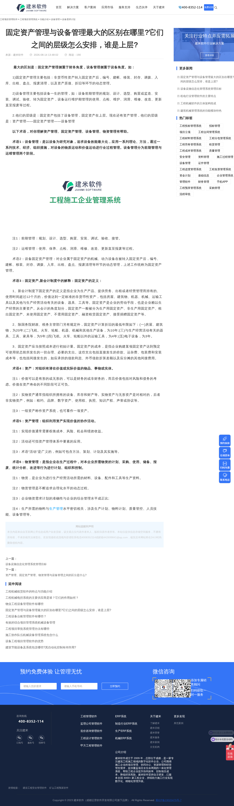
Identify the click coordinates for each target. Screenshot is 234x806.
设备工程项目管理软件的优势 (24, 641)
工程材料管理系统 (190, 138)
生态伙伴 (142, 7)
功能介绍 (44, 19)
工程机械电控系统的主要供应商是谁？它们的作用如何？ (42, 597)
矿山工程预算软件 (58, 787)
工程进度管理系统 (190, 169)
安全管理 (185, 156)
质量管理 (214, 150)
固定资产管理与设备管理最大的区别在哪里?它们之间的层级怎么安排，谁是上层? (58, 610)
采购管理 (214, 187)
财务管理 (203, 181)
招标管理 (214, 125)
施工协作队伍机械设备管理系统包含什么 (31, 635)
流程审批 (185, 194)
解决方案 (73, 7)
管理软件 (185, 181)
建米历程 (155, 728)
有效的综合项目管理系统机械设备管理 (30, 622)
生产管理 (56, 508)
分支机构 (155, 747)
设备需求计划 (68, 19)
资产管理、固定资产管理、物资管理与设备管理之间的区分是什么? (45, 575)
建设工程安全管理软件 (35, 787)
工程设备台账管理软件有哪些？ (25, 616)
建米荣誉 (155, 732)
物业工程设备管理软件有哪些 (24, 603)
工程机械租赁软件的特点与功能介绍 (28, 591)
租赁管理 (214, 144)
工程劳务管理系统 (190, 144)
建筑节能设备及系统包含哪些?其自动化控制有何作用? (40, 647)
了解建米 (155, 723)
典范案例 (178, 723)
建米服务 (155, 737)
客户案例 (90, 7)
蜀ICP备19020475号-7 (169, 800)
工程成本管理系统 (190, 150)
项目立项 (185, 132)
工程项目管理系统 (28, 19)
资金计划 (185, 175)
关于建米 (159, 7)
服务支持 (124, 7)
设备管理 (55, 19)
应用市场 (107, 7)
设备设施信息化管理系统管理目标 (26, 564)
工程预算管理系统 (190, 187)
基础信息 (203, 175)
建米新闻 (155, 742)
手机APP (222, 181)
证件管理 (203, 163)
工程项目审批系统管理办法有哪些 (27, 628)
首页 (59, 7)
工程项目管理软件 (9, 19)
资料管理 (203, 156)
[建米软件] (31, 8)
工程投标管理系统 (190, 125)
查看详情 (209, 55)
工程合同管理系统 (209, 132)
